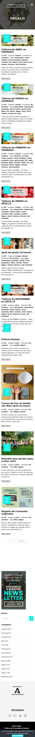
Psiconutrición (5, 657)
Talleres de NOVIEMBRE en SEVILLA (15, 300)
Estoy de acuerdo (17, 735)
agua (26, 258)
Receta (12, 111)
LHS (5, 55)
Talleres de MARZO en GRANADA (14, 99)
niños (3, 641)
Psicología (4, 653)
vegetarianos (5, 677)
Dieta (11, 214)
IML (26, 160)
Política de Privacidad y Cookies (16, 728)
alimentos (17, 156)
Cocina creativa (15, 109)
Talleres (18, 55)
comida (22, 260)
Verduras (11, 64)
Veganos (4, 673)
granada (24, 60)
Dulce (12, 160)
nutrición (4, 62)
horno (27, 260)
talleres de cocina (14, 113)
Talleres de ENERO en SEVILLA (14, 202)
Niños (3, 111)
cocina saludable (14, 60)
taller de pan (28, 62)
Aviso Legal (16, 726)
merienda (4, 162)
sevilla (9, 216)
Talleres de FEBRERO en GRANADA (15, 148)
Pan (10, 62)
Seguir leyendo (5, 78)
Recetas (25, 256)
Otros (17, 305)
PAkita (23, 162)
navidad (17, 214)
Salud (24, 111)
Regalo (14, 62)
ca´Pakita (25, 156)
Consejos (18, 256)
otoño (24, 312)
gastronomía (26, 109)
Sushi (20, 62)
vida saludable (20, 64)
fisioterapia (5, 633)
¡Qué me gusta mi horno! (16, 252)
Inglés (30, 160)
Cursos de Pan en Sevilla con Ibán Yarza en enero (16, 404)
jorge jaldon (5, 263)
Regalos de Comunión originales (14, 512)
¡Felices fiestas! (10, 339)
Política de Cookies (23, 733)
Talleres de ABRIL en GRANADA (13, 50)
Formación (4, 637)
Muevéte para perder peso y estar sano (17, 459)
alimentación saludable (9, 260)
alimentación (19, 58)
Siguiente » (22, 541)
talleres (4, 64)
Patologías (4, 649)
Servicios (4, 665)
